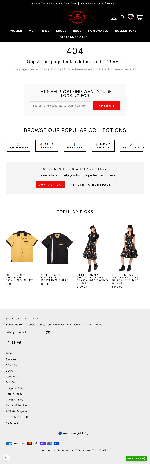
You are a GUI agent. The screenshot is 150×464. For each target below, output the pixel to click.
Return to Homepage (91, 184)
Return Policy (14, 393)
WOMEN (16, 30)
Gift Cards (12, 382)
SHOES (61, 30)
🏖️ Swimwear (19, 146)
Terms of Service (16, 405)
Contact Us (50, 184)
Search (106, 106)
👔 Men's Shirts (103, 146)
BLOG (9, 370)
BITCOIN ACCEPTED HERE (22, 417)
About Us (12, 365)
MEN (32, 30)
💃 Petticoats (133, 146)
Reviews (11, 359)
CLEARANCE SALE (74, 37)
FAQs (9, 353)
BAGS (77, 30)
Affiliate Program (16, 411)
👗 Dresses (75, 146)
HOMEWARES (98, 30)
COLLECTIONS (126, 30)
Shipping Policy (15, 388)
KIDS (46, 30)
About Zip (12, 422)
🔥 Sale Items (47, 146)
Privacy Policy (14, 399)
